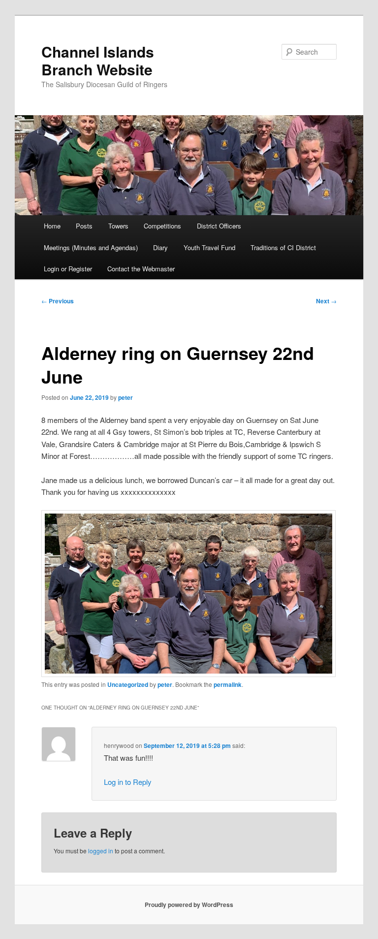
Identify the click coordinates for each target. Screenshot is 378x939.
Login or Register (68, 268)
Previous (57, 300)
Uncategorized (127, 684)
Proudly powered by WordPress (189, 904)
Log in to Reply (128, 782)
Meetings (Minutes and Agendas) (91, 247)
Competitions (162, 225)
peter (125, 397)
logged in (100, 850)
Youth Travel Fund (209, 247)
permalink (228, 684)
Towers (118, 225)
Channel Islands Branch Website (97, 60)
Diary (160, 247)
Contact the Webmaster (141, 268)
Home (52, 225)
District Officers (219, 225)
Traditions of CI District (283, 247)
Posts (84, 225)
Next (326, 300)
